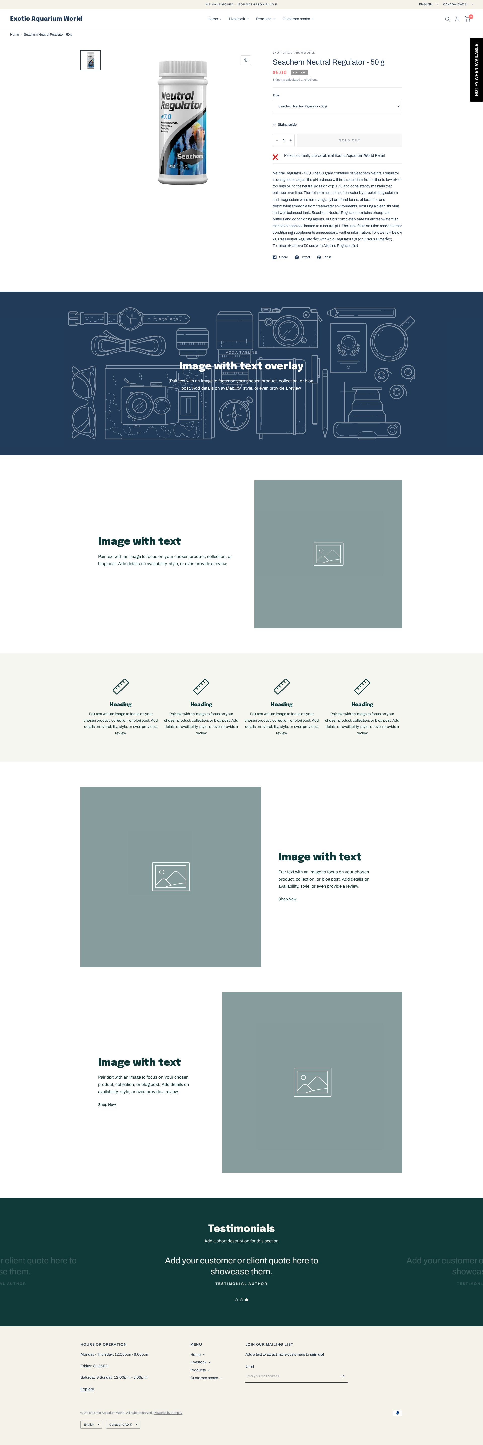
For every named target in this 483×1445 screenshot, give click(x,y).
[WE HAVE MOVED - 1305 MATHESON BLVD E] (241, 4)
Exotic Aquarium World (46, 19)
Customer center (296, 19)
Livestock (237, 19)
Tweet (305, 257)
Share (283, 257)
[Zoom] (246, 60)
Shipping (279, 79)
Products (263, 19)
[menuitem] (214, 19)
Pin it (327, 257)
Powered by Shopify (168, 1413)
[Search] (447, 19)
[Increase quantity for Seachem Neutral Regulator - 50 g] (290, 140)
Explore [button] (87, 1389)
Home (213, 19)
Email (249, 1366)
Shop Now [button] (287, 899)
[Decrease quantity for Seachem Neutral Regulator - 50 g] (276, 140)
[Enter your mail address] (343, 1376)
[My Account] (457, 19)
